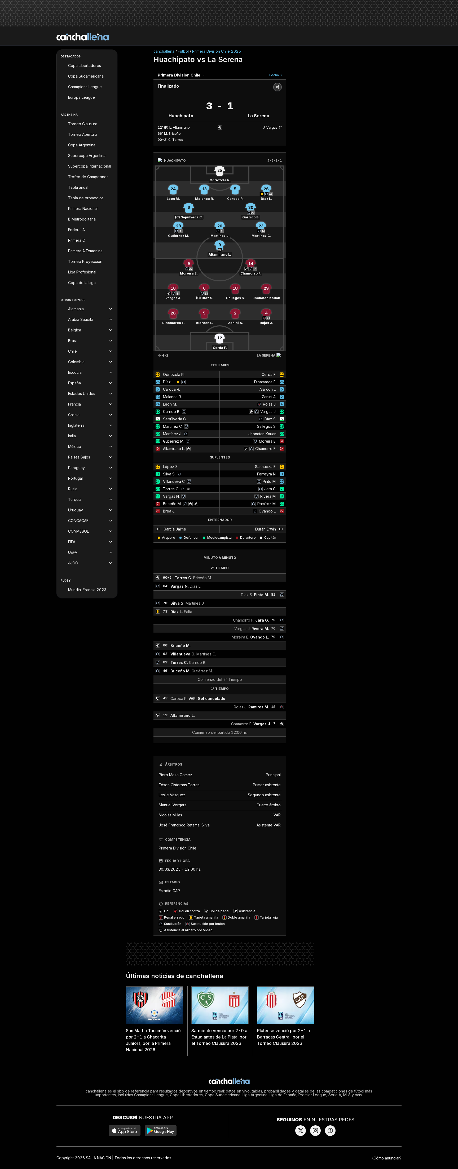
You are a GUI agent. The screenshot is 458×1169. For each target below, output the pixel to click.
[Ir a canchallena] (82, 37)
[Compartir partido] (277, 87)
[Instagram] (315, 1130)
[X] (300, 1130)
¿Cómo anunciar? (387, 1158)
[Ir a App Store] (125, 1130)
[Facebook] (330, 1130)
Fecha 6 (275, 75)
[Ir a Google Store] (161, 1130)
